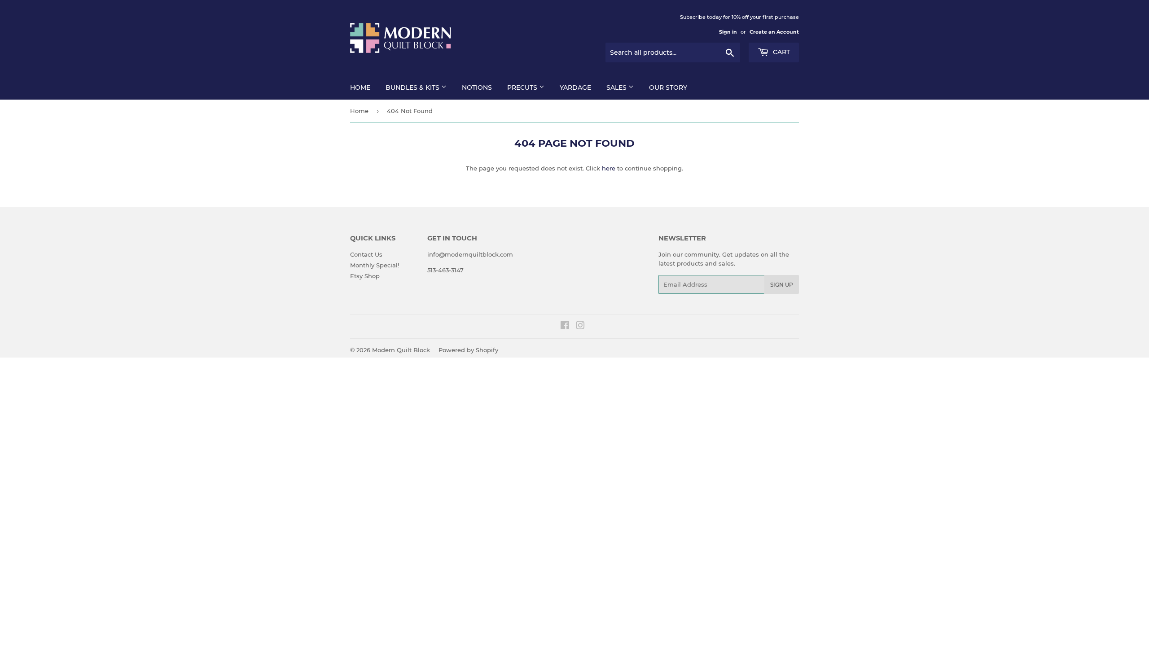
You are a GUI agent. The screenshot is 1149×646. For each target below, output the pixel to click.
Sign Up (781, 284)
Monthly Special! (374, 265)
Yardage (575, 87)
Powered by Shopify (468, 350)
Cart (780, 52)
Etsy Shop (365, 275)
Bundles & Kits (413, 87)
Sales (617, 87)
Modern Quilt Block (401, 350)
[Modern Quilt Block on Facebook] (565, 326)
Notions (477, 87)
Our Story (668, 87)
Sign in (728, 32)
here (608, 168)
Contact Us (366, 254)
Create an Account (774, 32)
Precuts (523, 87)
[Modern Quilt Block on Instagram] (580, 326)
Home (360, 87)
